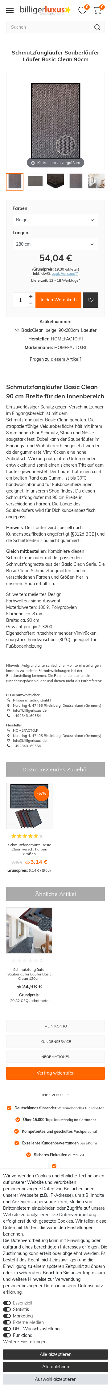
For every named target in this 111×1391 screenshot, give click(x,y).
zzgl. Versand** (65, 273)
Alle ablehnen (55, 1366)
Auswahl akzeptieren (55, 1379)
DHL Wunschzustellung (36, 1329)
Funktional (23, 1335)
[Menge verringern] (31, 303)
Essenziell (22, 1303)
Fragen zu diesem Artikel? (55, 359)
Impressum (94, 1273)
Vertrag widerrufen (56, 1073)
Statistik (21, 1309)
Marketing (23, 1316)
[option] (29, 828)
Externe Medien (28, 1322)
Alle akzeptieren (56, 1354)
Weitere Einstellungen (25, 1342)
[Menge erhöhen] (31, 297)
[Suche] (97, 27)
